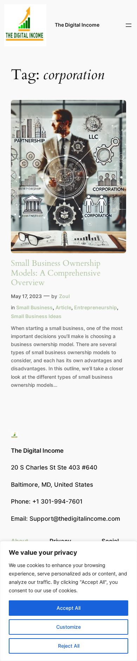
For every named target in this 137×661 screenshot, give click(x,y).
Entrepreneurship (95, 307)
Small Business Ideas (36, 316)
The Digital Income (77, 25)
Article (63, 307)
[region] (68, 601)
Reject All (68, 646)
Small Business (34, 307)
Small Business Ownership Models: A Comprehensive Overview (55, 272)
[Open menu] (128, 25)
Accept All (68, 608)
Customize (68, 627)
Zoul (64, 296)
